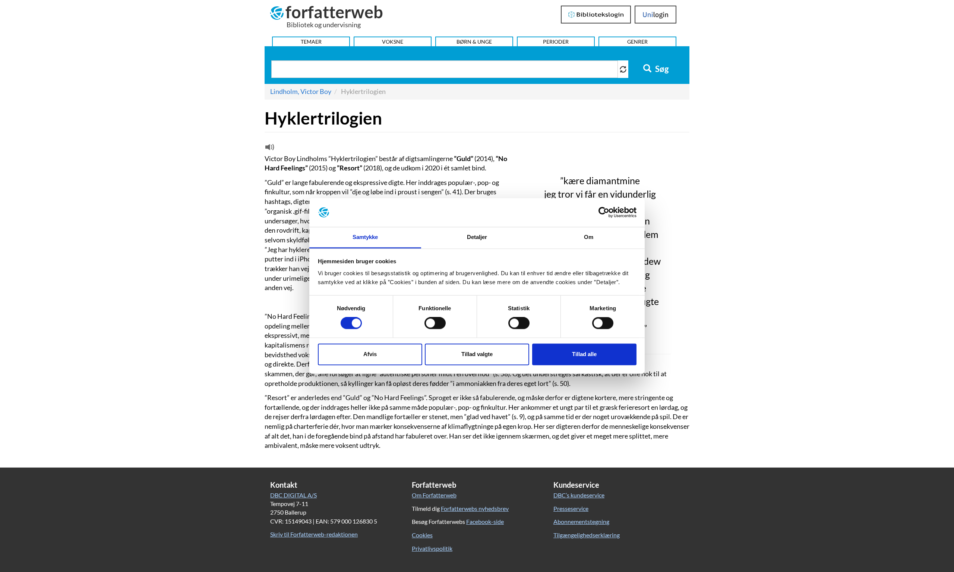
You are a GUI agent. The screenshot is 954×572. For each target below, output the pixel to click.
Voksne (392, 41)
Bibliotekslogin (596, 14)
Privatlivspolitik (432, 548)
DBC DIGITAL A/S (293, 495)
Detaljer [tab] (477, 237)
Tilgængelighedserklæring (586, 534)
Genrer (637, 41)
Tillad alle (584, 354)
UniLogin (655, 14)
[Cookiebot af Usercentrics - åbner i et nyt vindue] (603, 212)
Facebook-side (485, 521)
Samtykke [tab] (365, 237)
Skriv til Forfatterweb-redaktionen (314, 534)
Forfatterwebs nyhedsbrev (475, 508)
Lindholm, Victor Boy (300, 91)
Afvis (370, 354)
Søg (661, 69)
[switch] (435, 323)
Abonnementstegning (581, 521)
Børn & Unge (474, 41)
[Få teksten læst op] (269, 149)
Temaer (311, 41)
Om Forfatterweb (434, 495)
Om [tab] (588, 237)
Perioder (556, 41)
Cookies (422, 534)
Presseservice (570, 508)
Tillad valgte (477, 354)
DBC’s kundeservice (578, 495)
